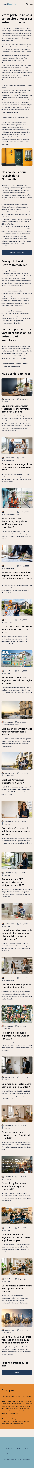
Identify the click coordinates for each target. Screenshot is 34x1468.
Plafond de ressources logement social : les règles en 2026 (17, 680)
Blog (17, 1372)
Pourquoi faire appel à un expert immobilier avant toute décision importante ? (17, 577)
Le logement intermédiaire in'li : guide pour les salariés (17, 1288)
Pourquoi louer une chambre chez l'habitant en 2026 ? (16, 1135)
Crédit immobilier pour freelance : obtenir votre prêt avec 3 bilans (16, 408)
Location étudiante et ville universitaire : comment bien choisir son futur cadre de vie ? (17, 935)
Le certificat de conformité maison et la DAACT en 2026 (17, 629)
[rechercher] (27, 4)
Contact (9, 1454)
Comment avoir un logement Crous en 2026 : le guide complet (16, 1237)
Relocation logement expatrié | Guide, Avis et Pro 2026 (15, 1035)
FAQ (26, 1448)
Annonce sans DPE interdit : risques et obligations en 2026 (13, 882)
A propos (9, 1448)
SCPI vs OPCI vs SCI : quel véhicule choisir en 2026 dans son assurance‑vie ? (16, 1339)
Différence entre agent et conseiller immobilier (16, 986)
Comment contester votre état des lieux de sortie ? (16, 1085)
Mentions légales (23, 1454)
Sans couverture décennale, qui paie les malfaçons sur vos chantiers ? (15, 523)
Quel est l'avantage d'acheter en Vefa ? (13, 781)
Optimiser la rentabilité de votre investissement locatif (17, 731)
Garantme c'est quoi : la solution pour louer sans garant (16, 831)
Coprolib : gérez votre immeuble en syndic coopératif (14, 1186)
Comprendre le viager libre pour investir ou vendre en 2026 (17, 467)
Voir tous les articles (17, 252)
